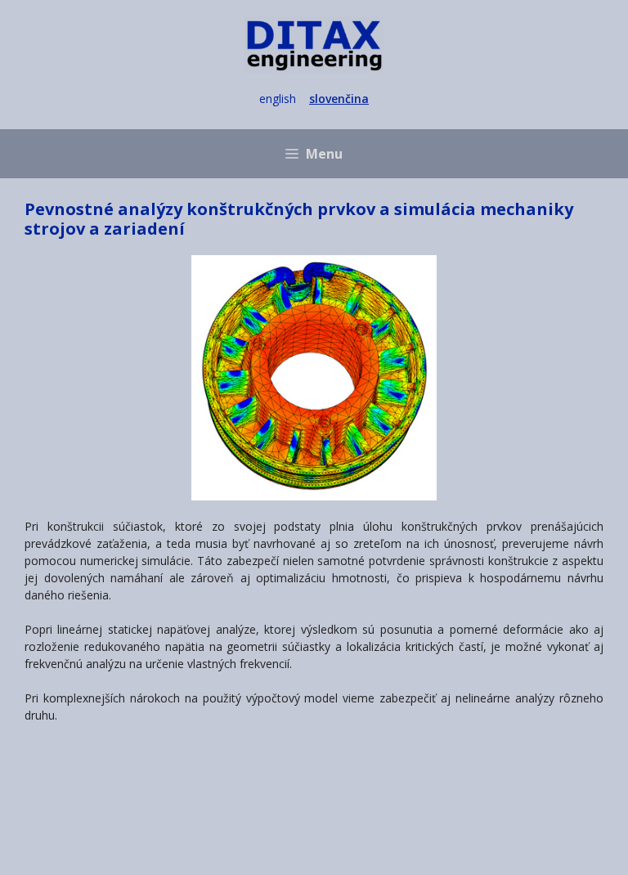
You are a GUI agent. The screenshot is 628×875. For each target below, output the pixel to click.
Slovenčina (339, 98)
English (277, 98)
